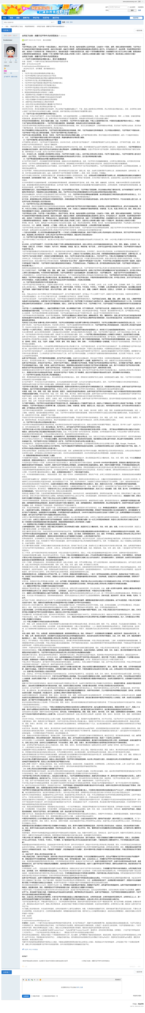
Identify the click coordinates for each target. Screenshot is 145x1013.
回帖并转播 (36, 996)
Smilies (40, 980)
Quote (35, 980)
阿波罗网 (141, 1004)
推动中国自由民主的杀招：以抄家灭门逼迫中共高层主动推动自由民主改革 (45, 961)
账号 (107, 7)
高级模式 (118, 979)
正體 (139, 1)
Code (37, 980)
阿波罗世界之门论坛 (17, 26)
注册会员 (6, 66)
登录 (77, 987)
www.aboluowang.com (130, 1)
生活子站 (46, 18)
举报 (139, 966)
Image (29, 980)
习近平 (26, 949)
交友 (71, 22)
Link (32, 980)
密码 (107, 10)
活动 (67, 22)
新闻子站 (26, 18)
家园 (18, 18)
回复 (26, 966)
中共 (30, 949)
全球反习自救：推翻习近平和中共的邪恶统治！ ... (52, 26)
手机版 (135, 1004)
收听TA (8, 76)
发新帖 (6, 30)
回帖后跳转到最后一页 (51, 996)
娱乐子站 (56, 18)
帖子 (52, 22)
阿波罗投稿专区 (30, 26)
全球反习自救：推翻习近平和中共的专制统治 (96, 961)
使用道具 (132, 966)
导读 (11, 18)
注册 (139, 10)
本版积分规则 (137, 996)
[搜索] (59, 22)
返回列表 (139, 30)
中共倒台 (35, 949)
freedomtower (7, 40)
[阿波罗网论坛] (42, 9)
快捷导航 (135, 18)
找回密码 (141, 7)
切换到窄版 (142, 2)
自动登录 (132, 7)
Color (26, 980)
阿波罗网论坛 (2, 26)
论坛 (4, 18)
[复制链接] (64, 36)
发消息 (15, 76)
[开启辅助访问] (121, 2)
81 (16, 60)
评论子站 (36, 18)
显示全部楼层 (47, 40)
